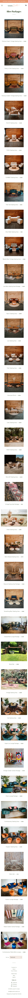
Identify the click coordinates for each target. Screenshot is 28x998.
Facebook (14, 982)
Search (14, 977)
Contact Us (14, 967)
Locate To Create (16, 988)
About (14, 969)
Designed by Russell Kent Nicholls (14, 993)
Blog (14, 975)
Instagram (14, 986)
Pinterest (15, 984)
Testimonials (14, 973)
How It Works (14, 970)
